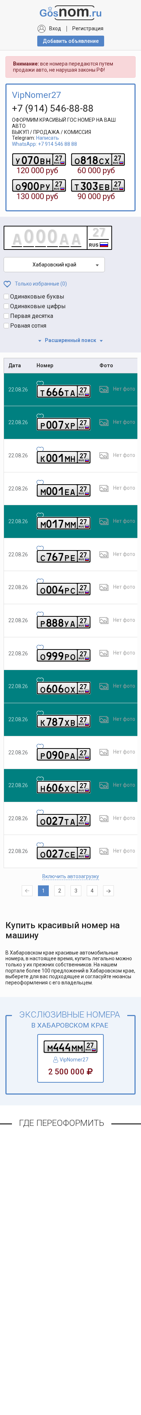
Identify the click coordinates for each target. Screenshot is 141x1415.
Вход (55, 28)
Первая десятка (31, 316)
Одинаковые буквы (37, 296)
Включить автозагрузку (70, 876)
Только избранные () (40, 284)
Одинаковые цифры (38, 306)
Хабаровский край (54, 265)
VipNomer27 (36, 95)
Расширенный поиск (70, 340)
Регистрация (87, 28)
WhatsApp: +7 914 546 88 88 (44, 144)
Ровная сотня (28, 325)
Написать (47, 138)
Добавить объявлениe (71, 41)
